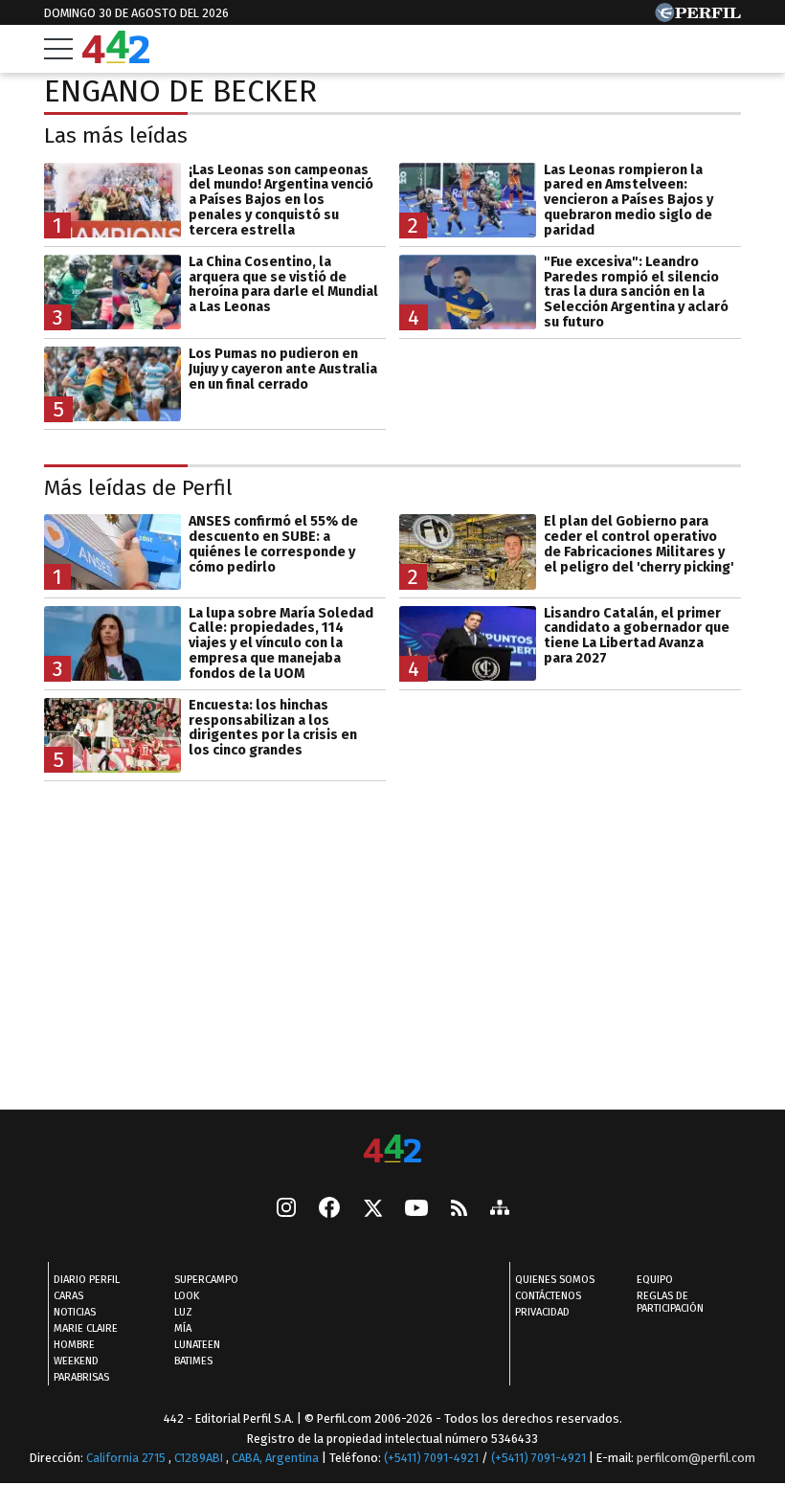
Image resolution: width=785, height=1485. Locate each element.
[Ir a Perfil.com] (698, 17)
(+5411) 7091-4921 (431, 1458)
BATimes (193, 1361)
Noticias (75, 1312)
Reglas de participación (670, 1302)
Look (186, 1296)
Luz (183, 1312)
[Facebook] (329, 1209)
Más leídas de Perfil (138, 488)
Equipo (655, 1279)
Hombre (74, 1345)
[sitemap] (499, 1209)
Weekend (76, 1361)
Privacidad (542, 1312)
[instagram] (286, 1209)
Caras (68, 1296)
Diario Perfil (87, 1279)
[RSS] (459, 1210)
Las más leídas (116, 135)
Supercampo (206, 1279)
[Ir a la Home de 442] (115, 58)
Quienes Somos (554, 1279)
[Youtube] (416, 1210)
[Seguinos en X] (372, 1209)
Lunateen (197, 1345)
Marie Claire (86, 1328)
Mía (182, 1328)
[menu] (58, 49)
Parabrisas (81, 1377)
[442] (392, 1150)
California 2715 (127, 1458)
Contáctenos (548, 1296)
